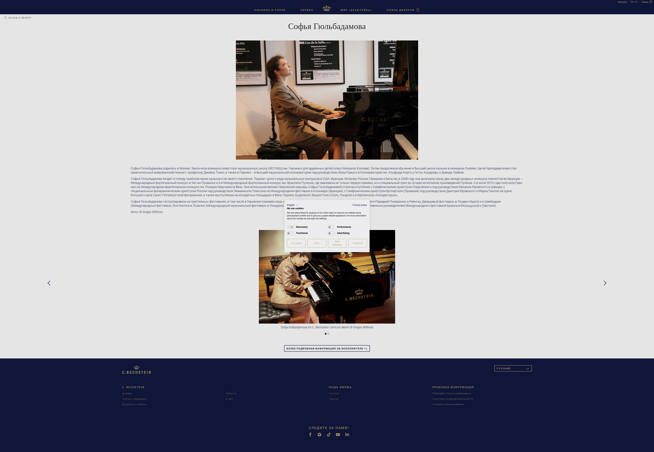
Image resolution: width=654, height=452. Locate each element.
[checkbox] (290, 227)
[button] (292, 205)
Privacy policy (360, 205)
